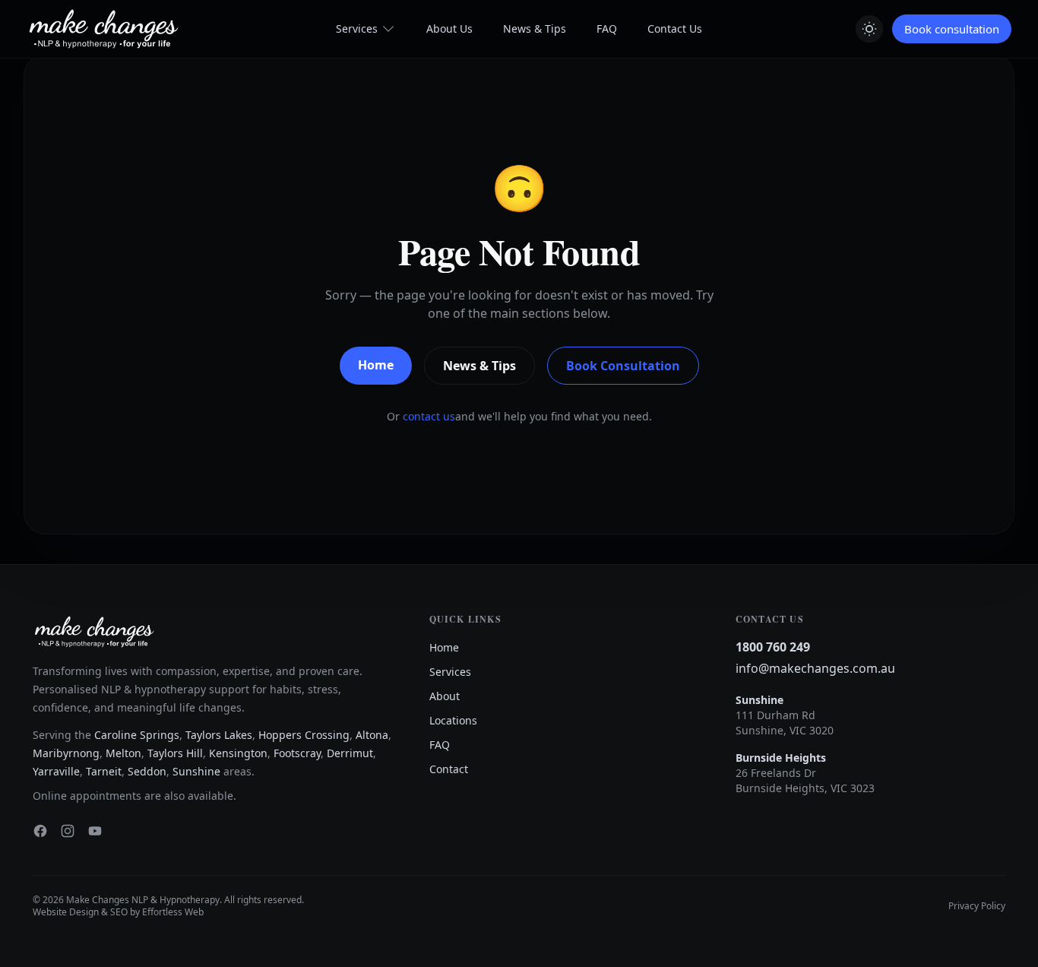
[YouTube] (95, 831)
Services (357, 28)
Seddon (147, 771)
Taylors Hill (175, 753)
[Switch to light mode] (869, 29)
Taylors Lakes (218, 735)
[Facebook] (40, 831)
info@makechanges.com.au (815, 668)
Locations (453, 720)
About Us (449, 28)
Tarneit (104, 771)
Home (376, 365)
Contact (448, 769)
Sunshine (196, 771)
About (444, 696)
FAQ (607, 28)
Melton (123, 753)
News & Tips (534, 28)
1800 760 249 (773, 647)
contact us (429, 416)
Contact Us (674, 28)
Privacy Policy (976, 906)
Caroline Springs (136, 735)
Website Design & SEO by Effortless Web (118, 911)
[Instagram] (67, 831)
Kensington (238, 753)
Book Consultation (623, 365)
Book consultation (951, 28)
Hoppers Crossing (304, 735)
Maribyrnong (66, 753)
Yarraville (56, 771)
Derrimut (350, 753)
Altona (372, 735)
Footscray (297, 753)
